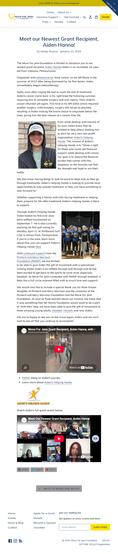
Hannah (68, 310)
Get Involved (72, 17)
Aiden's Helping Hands (58, 382)
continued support (34, 253)
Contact (71, 21)
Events (12, 518)
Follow (26, 377)
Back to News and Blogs (61, 488)
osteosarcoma (44, 77)
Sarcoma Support (48, 17)
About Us (64, 12)
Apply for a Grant (44, 513)
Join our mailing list (70, 512)
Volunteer (39, 527)
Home (50, 12)
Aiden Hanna (53, 67)
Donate (59, 21)
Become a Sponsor (45, 522)
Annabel (57, 310)
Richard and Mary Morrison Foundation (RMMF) (33, 259)
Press (45, 21)
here (38, 246)
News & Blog (15, 522)
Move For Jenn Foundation (84, 540)
